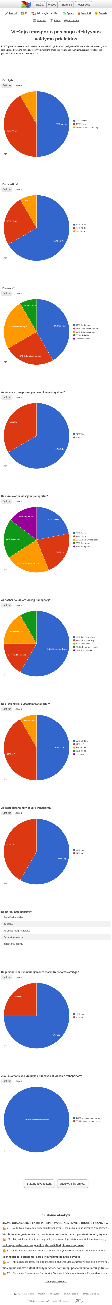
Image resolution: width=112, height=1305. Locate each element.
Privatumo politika (70, 1294)
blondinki (86, 13)
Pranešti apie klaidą (90, 1294)
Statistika (41, 20)
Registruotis (83, 4)
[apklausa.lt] (26, 4)
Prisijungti (66, 4)
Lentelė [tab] (18, 85)
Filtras (57, 20)
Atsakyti (13, 13)
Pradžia (39, 4)
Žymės (70, 13)
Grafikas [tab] (6, 85)
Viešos (52, 4)
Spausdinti (73, 20)
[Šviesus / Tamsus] (78, 1301)
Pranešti (103, 13)
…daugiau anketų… (56, 1281)
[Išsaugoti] (5, 155)
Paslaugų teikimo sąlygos (48, 1294)
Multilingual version (26, 1294)
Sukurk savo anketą (39, 1183)
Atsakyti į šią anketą (72, 1183)
